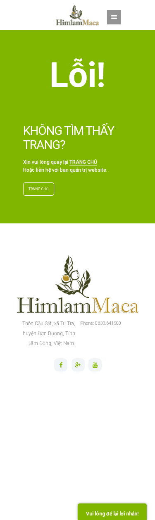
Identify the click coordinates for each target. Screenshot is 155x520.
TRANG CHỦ (83, 162)
